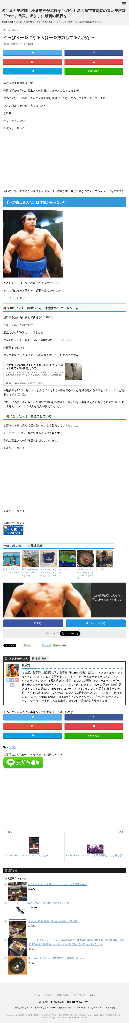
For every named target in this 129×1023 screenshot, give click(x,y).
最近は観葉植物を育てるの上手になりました (30, 572)
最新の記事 (40, 658)
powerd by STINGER (77, 1017)
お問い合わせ (63, 995)
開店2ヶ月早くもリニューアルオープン (11, 572)
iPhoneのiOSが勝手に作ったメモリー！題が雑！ (53, 921)
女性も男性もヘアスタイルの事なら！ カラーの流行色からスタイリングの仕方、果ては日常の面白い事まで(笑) (64, 1007)
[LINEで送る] (59, 645)
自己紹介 (48, 995)
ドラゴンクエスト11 (67, 571)
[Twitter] (8, 680)
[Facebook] (12, 680)
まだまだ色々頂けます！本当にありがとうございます (48, 572)
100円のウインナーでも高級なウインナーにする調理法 (85, 574)
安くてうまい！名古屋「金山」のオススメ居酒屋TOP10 (57, 884)
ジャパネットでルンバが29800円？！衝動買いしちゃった (58, 958)
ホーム (37, 995)
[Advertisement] (64, 158)
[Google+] (17, 680)
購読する (12, 870)
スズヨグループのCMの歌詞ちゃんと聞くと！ (52, 902)
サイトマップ (79, 995)
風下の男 (100, 569)
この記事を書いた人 (18, 658)
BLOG (12, 747)
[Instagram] (12, 685)
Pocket (46, 645)
